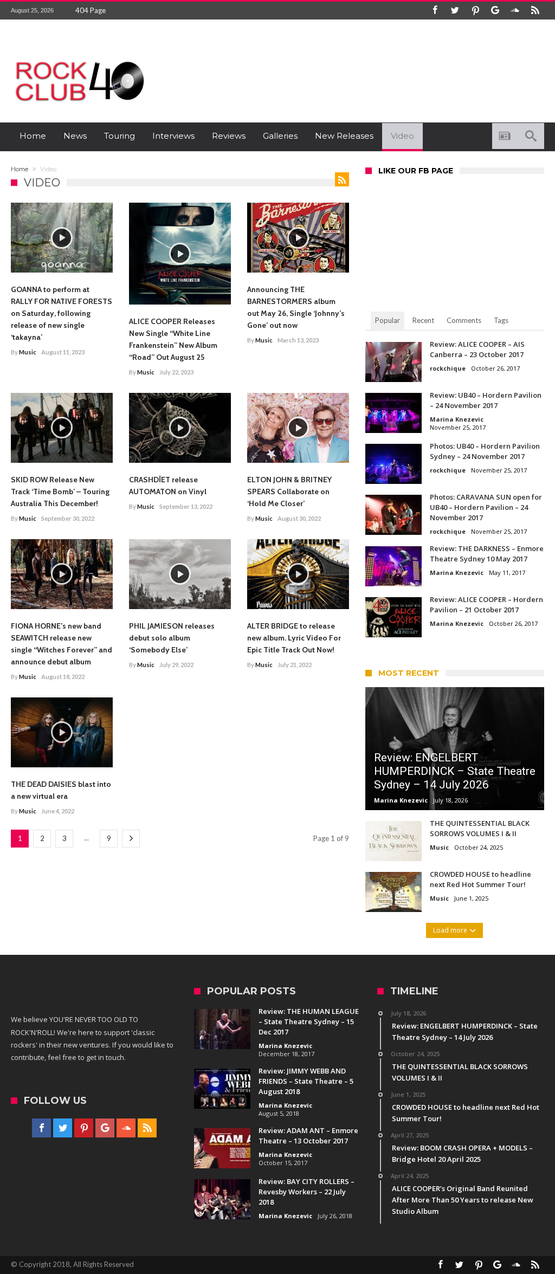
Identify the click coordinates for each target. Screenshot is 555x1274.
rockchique (448, 368)
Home (19, 169)
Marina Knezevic (456, 419)
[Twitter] (455, 11)
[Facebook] (435, 11)
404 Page (90, 10)
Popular (387, 320)
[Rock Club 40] (78, 57)
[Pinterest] (475, 11)
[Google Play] (495, 11)
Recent (423, 320)
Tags (501, 320)
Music (27, 351)
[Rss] (535, 11)
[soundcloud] (515, 11)
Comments (464, 320)
